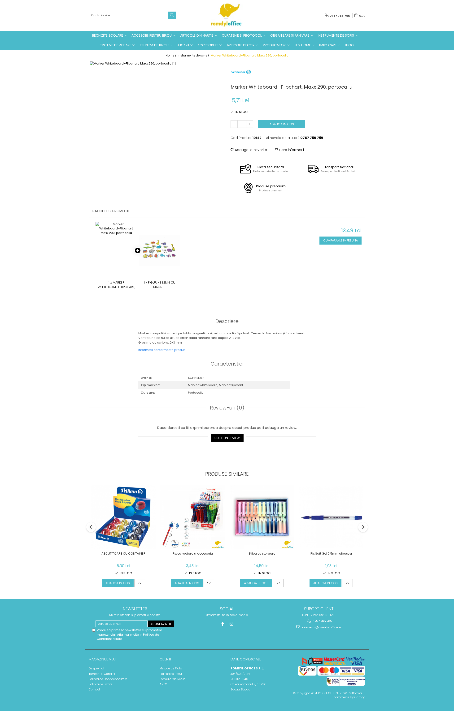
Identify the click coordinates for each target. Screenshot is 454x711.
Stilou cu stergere (262, 554)
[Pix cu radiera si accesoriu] (192, 517)
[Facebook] (222, 624)
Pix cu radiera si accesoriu (193, 554)
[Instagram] (231, 624)
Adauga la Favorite (250, 149)
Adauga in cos (282, 124)
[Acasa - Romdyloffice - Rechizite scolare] (227, 15)
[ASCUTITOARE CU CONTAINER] (123, 517)
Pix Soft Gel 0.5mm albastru (331, 554)
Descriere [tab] (227, 321)
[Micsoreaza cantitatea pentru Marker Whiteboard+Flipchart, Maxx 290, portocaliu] (234, 124)
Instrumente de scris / (194, 55)
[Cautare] (172, 15)
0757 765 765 (322, 621)
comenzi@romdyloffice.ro (321, 627)
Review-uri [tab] (227, 407)
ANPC (163, 684)
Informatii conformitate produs (161, 350)
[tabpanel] (156, 127)
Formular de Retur (172, 679)
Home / (171, 55)
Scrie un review (227, 438)
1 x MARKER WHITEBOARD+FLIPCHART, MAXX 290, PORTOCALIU (116, 284)
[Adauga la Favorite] (139, 583)
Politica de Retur (171, 674)
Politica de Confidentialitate (108, 679)
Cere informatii (291, 149)
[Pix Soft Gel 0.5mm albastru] (331, 517)
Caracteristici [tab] (227, 363)
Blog (349, 45)
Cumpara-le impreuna (340, 240)
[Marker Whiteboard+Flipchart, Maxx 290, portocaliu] (156, 127)
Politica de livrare (100, 684)
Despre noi (96, 668)
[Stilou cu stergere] (262, 517)
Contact (94, 689)
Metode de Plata (171, 668)
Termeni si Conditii (102, 674)
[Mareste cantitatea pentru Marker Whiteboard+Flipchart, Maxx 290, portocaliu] (249, 124)
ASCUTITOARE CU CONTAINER (123, 554)
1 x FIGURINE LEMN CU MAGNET (159, 284)
